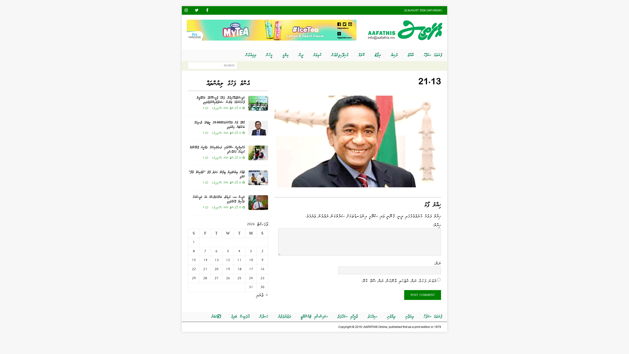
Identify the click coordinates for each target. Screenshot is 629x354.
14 (205, 260)
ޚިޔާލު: (436, 225)
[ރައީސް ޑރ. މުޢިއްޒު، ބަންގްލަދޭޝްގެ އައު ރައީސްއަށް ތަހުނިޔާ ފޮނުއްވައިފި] (258, 202)
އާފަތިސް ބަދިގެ (240, 316)
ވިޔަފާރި (409, 316)
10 (251, 260)
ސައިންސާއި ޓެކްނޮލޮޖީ (314, 316)
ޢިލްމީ (286, 55)
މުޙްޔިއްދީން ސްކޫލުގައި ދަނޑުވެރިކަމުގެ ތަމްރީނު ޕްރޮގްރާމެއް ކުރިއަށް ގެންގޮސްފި (217, 150)
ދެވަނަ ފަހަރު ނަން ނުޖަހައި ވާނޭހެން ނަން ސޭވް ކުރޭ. (398, 281)
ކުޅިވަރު (317, 55)
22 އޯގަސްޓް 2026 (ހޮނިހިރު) (226, 108)
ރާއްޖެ (411, 55)
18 (239, 269)
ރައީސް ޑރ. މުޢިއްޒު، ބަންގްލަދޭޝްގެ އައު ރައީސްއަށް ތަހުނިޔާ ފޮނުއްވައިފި (219, 199)
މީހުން (269, 55)
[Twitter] (196, 10)
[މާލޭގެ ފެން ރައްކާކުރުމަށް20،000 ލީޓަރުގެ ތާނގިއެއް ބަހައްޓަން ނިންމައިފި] (258, 128)
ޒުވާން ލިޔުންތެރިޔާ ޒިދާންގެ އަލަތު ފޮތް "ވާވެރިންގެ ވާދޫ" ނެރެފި (216, 174)
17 (251, 269)
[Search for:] (212, 66)
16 (262, 269)
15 (194, 260)
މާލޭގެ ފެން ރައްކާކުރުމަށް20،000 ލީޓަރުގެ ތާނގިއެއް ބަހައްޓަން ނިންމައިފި (219, 125)
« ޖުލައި (262, 295)
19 (228, 269)
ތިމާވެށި (391, 316)
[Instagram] (186, 10)
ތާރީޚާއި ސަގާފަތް (348, 316)
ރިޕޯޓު (378, 55)
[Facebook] (207, 10)
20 (216, 269)
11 (239, 260)
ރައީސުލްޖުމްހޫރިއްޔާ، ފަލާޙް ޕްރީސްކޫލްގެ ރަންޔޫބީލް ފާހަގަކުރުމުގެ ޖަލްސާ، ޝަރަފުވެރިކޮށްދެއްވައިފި (221, 100)
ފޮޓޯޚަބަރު (216, 316)
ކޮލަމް (361, 55)
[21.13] (357, 184)
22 (194, 269)
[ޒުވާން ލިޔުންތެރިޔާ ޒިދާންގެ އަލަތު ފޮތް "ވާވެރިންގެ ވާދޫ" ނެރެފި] (258, 177)
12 (228, 260)
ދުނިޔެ (394, 55)
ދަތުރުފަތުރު (284, 316)
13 (216, 260)
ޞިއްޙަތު (372, 316)
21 (205, 269)
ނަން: (437, 263)
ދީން (301, 55)
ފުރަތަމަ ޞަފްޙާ (433, 55)
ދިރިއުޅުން (250, 55)
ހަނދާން (263, 316)
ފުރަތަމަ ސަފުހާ (433, 316)
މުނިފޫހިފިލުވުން (339, 55)
